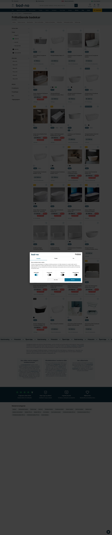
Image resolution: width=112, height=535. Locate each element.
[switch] (49, 275)
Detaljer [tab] (56, 258)
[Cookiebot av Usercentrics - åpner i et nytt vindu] (76, 254)
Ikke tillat (56, 279)
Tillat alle (73, 279)
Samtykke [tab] (39, 258)
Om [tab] (73, 258)
